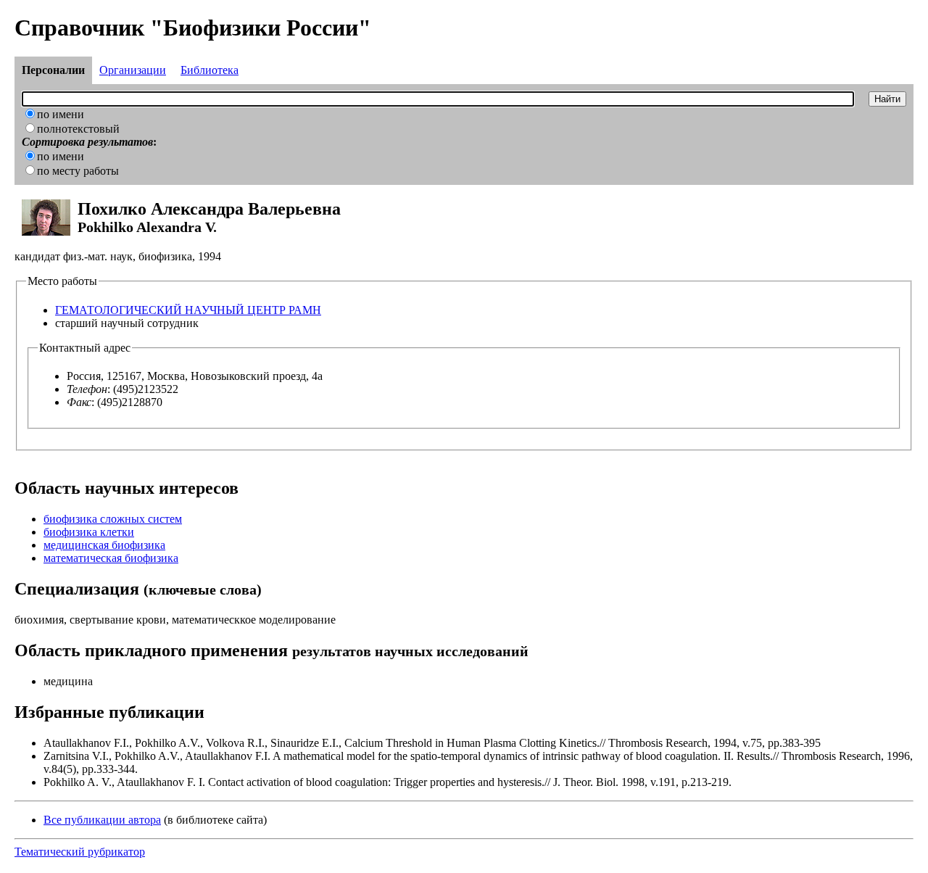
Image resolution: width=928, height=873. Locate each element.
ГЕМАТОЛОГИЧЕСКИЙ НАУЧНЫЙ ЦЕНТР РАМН (188, 310)
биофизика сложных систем (113, 519)
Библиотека (210, 70)
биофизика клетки (89, 532)
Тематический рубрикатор (79, 851)
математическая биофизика (111, 558)
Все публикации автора (102, 820)
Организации (132, 70)
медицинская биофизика (104, 545)
